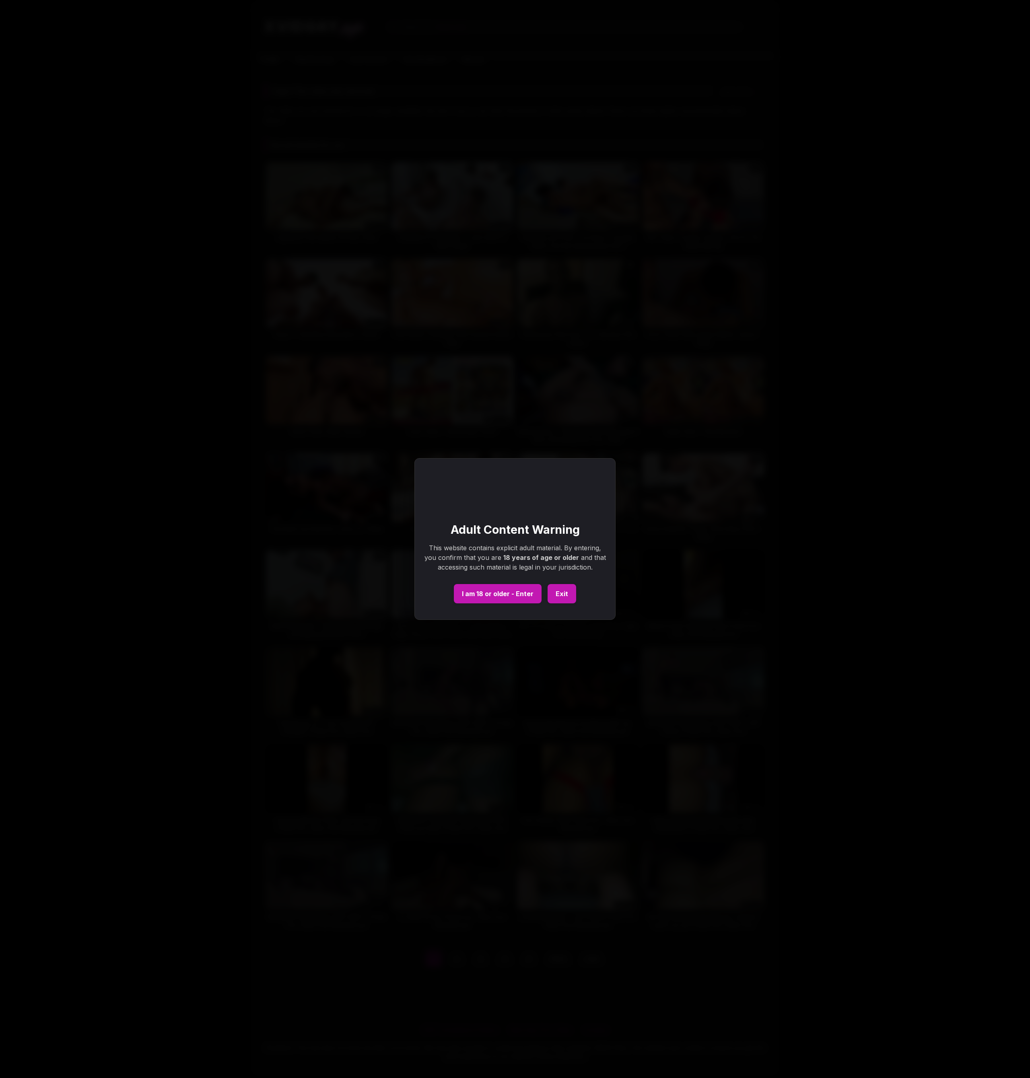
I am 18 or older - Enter (498, 594)
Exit (562, 594)
